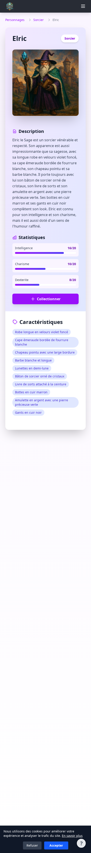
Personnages (15, 20)
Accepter (56, 845)
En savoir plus (72, 836)
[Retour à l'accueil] (10, 6)
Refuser (32, 845)
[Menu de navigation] (83, 6)
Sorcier (38, 20)
